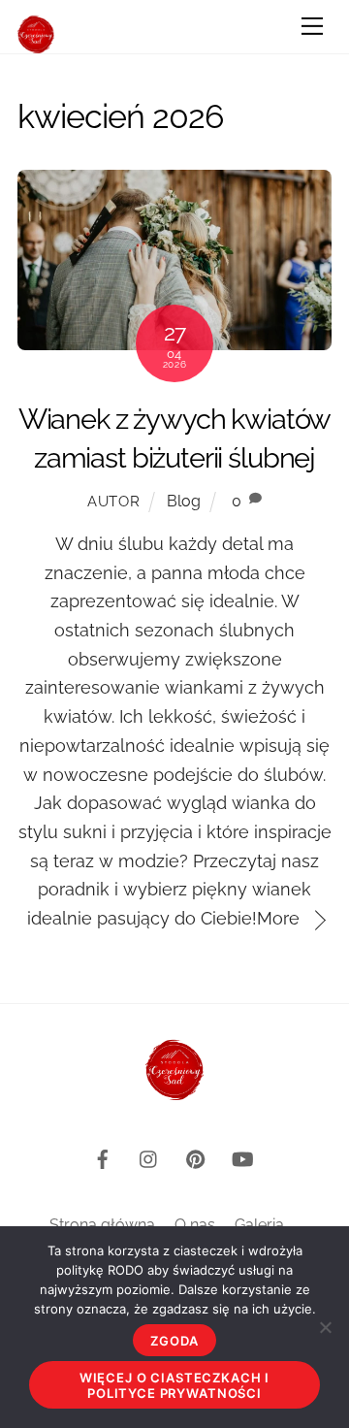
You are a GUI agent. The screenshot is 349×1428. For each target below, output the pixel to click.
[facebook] (102, 1157)
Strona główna (102, 1225)
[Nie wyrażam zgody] (324, 1327)
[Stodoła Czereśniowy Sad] (35, 45)
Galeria (259, 1225)
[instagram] (149, 1157)
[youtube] (242, 1157)
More (278, 918)
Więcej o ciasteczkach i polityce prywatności (174, 1385)
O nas (194, 1225)
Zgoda (174, 1340)
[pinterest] (195, 1157)
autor (114, 501)
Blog (184, 501)
